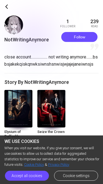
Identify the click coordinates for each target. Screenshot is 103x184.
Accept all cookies (27, 176)
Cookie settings (76, 176)
